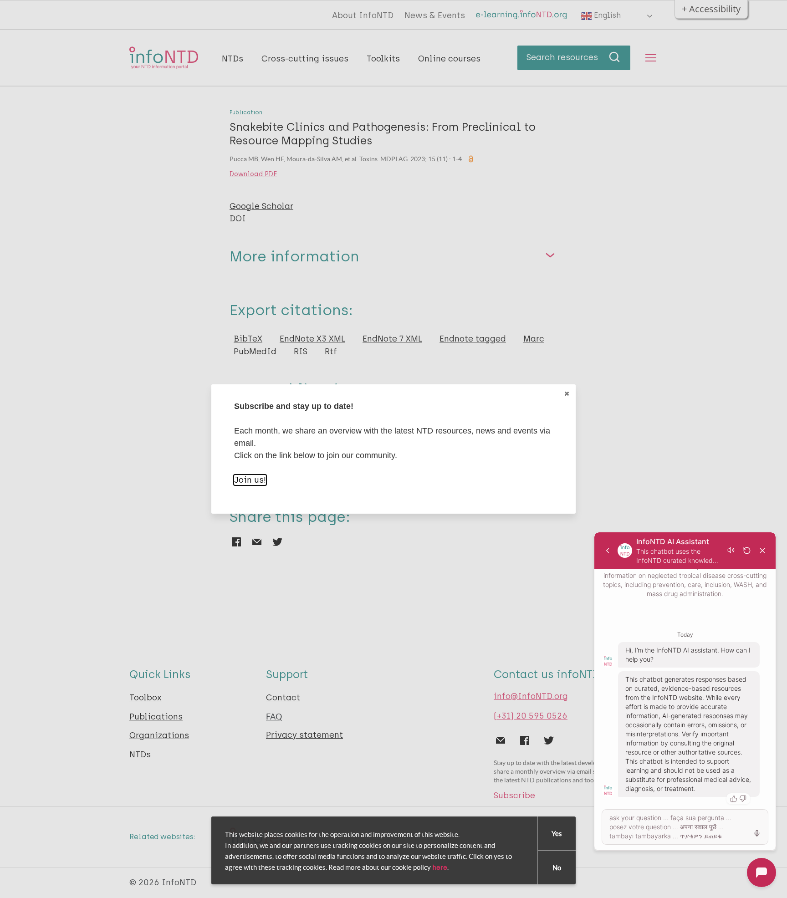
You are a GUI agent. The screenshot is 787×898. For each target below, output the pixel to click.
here (439, 867)
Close (566, 393)
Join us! (250, 480)
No (556, 868)
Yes (557, 833)
